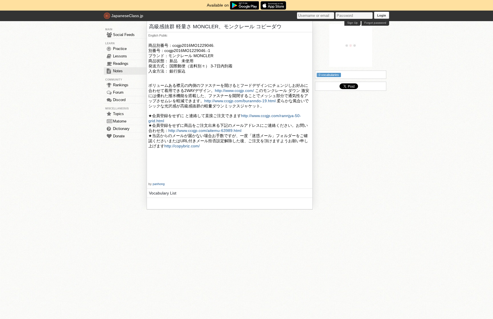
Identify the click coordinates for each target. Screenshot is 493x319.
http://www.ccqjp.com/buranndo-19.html (240, 101)
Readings (120, 63)
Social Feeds (124, 35)
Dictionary (121, 129)
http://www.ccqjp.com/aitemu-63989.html (204, 130)
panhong (159, 184)
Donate (119, 136)
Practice (120, 49)
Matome (119, 121)
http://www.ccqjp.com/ (234, 90)
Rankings (120, 85)
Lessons (120, 56)
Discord (119, 100)
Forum (118, 92)
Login (381, 15)
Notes (118, 71)
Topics (118, 114)
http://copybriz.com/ (182, 146)
